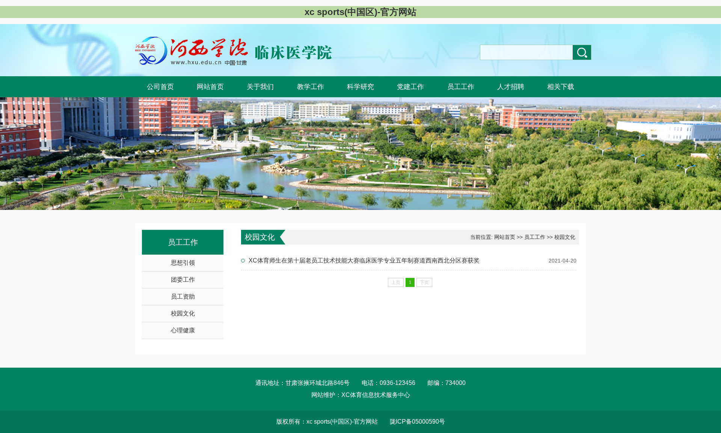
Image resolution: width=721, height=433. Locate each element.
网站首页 (504, 237)
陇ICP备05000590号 (417, 421)
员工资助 (183, 296)
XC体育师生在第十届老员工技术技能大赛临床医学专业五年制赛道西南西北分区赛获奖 (364, 260)
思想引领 (183, 262)
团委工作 (183, 279)
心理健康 (183, 330)
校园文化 (183, 313)
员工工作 (534, 237)
